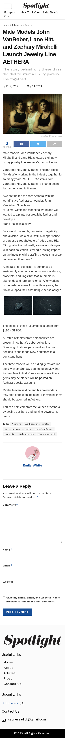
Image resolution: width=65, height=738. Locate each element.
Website (8, 581)
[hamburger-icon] (8, 6)
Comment (10, 504)
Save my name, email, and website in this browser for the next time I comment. (33, 599)
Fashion (29, 25)
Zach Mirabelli (46, 434)
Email (7, 565)
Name (8, 549)
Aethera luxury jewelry (18, 429)
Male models (26, 434)
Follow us (11, 703)
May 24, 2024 (34, 86)
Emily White (13, 86)
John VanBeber (44, 429)
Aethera (16, 424)
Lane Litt (10, 434)
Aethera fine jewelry (37, 424)
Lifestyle (17, 25)
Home (6, 25)
